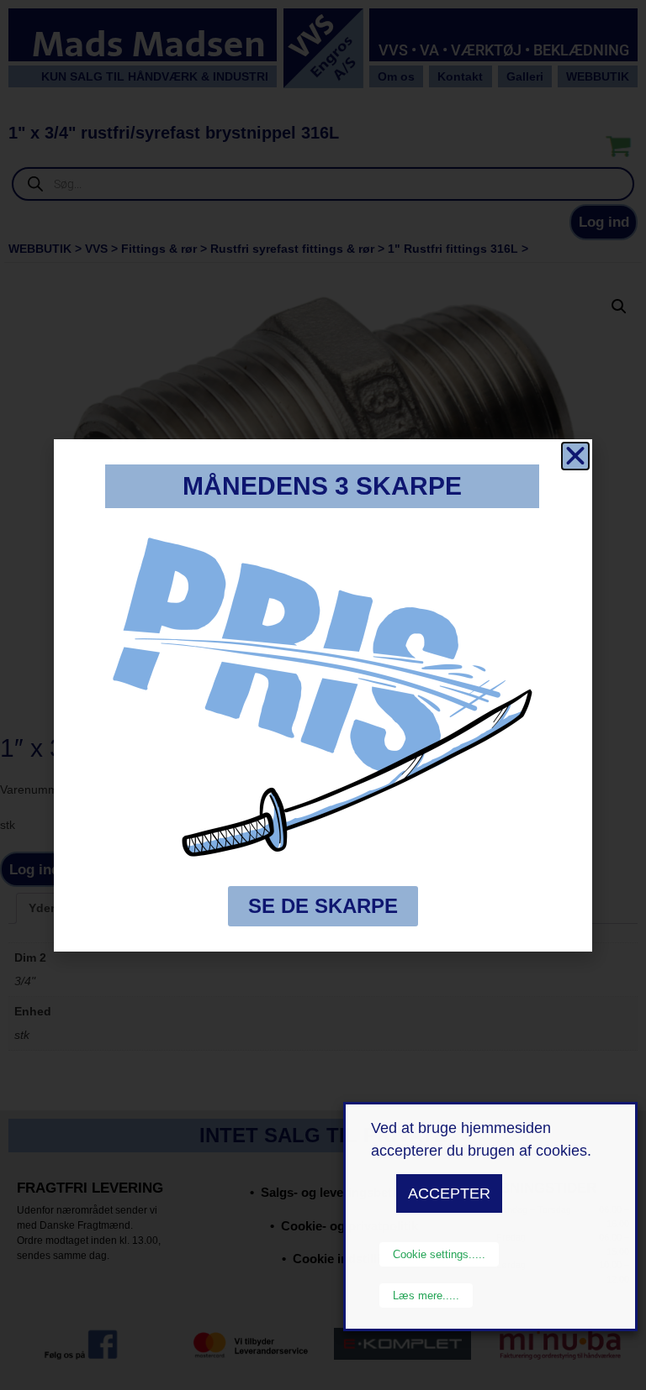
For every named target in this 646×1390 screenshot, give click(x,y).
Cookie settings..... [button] (439, 1254)
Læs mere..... (426, 1295)
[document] (323, 695)
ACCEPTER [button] (449, 1193)
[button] (575, 456)
